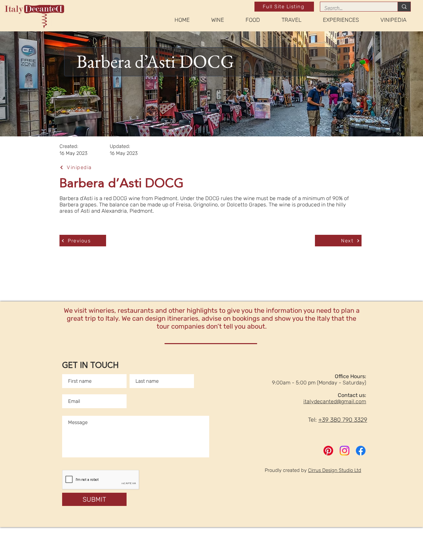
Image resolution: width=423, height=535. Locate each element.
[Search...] (404, 6)
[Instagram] (344, 450)
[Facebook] (360, 450)
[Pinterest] (328, 450)
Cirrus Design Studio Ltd (334, 470)
